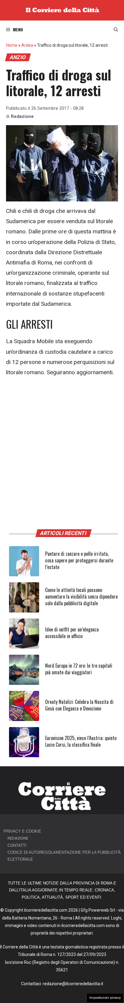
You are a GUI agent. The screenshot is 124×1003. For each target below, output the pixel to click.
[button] (115, 30)
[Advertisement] (62, 448)
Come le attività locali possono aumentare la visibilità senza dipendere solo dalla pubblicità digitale (81, 596)
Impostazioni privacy (105, 998)
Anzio (17, 57)
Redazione (22, 116)
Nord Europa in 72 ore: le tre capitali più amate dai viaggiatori (78, 669)
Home (11, 45)
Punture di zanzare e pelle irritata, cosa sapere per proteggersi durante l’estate (79, 560)
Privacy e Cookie (22, 831)
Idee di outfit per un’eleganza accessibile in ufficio (72, 633)
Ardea (27, 45)
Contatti (17, 845)
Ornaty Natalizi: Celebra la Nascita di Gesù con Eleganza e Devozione (79, 705)
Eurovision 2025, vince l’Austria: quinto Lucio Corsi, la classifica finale (80, 741)
